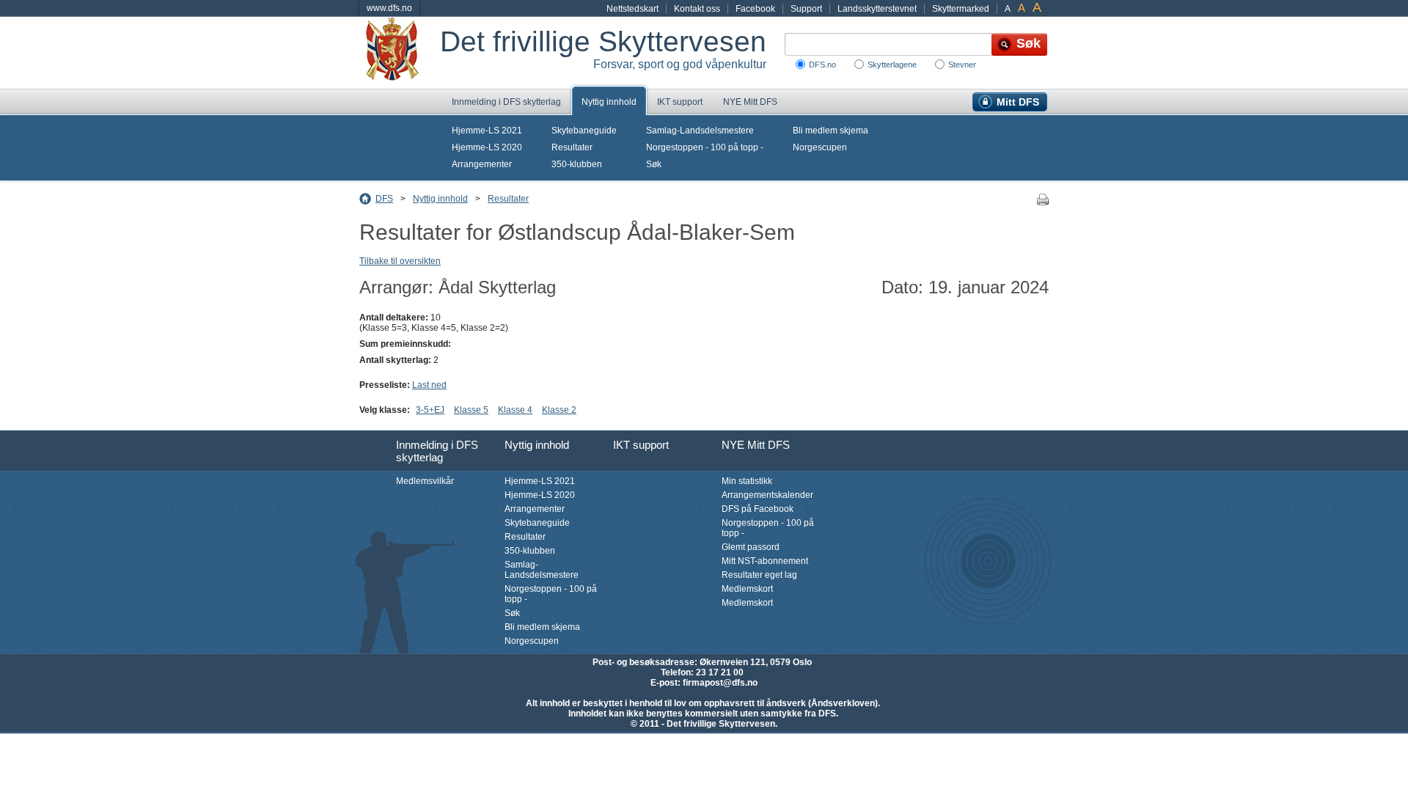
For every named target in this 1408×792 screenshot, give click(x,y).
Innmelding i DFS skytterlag (506, 102)
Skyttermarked (960, 9)
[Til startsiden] (399, 53)
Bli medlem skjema (830, 130)
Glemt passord (751, 547)
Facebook (755, 9)
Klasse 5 (471, 410)
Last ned (429, 385)
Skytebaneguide (584, 130)
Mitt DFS (1018, 102)
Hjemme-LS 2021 (487, 130)
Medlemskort (747, 589)
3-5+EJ (430, 410)
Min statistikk (747, 481)
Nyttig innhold (609, 102)
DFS (384, 199)
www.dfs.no (389, 8)
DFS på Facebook (757, 509)
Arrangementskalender (767, 495)
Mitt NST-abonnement (765, 561)
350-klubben (576, 164)
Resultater (572, 147)
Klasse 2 (559, 410)
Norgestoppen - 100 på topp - (704, 147)
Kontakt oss (697, 9)
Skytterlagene (892, 64)
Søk (653, 164)
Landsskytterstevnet (877, 9)
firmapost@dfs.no (720, 683)
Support (806, 9)
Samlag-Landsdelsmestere (700, 130)
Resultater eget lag (759, 575)
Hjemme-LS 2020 (487, 147)
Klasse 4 (515, 410)
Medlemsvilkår (425, 481)
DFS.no (822, 64)
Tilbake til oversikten (400, 261)
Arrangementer (482, 164)
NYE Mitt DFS (750, 102)
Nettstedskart (632, 9)
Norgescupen (820, 147)
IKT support (680, 102)
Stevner (962, 64)
